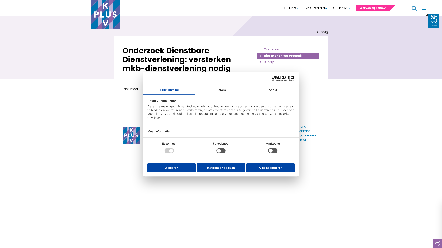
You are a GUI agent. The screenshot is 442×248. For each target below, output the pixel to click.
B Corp (269, 62)
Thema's (290, 8)
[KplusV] (105, 15)
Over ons (340, 8)
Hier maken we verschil (283, 56)
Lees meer (130, 89)
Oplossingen (314, 8)
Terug (323, 32)
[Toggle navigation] (424, 8)
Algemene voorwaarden (301, 129)
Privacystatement (304, 135)
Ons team (271, 49)
